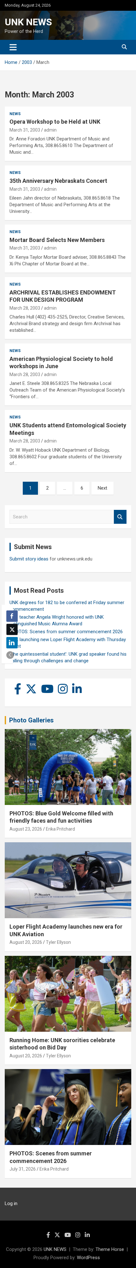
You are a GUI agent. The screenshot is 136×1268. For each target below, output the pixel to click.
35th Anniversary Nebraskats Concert (58, 180)
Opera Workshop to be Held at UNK (54, 121)
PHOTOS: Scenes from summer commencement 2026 (66, 631)
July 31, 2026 (22, 1169)
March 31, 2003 (24, 130)
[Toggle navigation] (13, 47)
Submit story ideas (28, 559)
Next (102, 488)
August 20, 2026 (25, 942)
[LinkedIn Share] (12, 642)
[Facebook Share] (12, 616)
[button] (10, 655)
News (15, 114)
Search (120, 517)
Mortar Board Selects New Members (57, 240)
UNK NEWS (28, 22)
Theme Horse (110, 1249)
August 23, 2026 (25, 829)
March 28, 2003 (24, 308)
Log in (11, 1203)
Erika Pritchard (60, 829)
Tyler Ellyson (58, 942)
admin (50, 130)
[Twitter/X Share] (12, 629)
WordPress (88, 1257)
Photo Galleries (31, 720)
